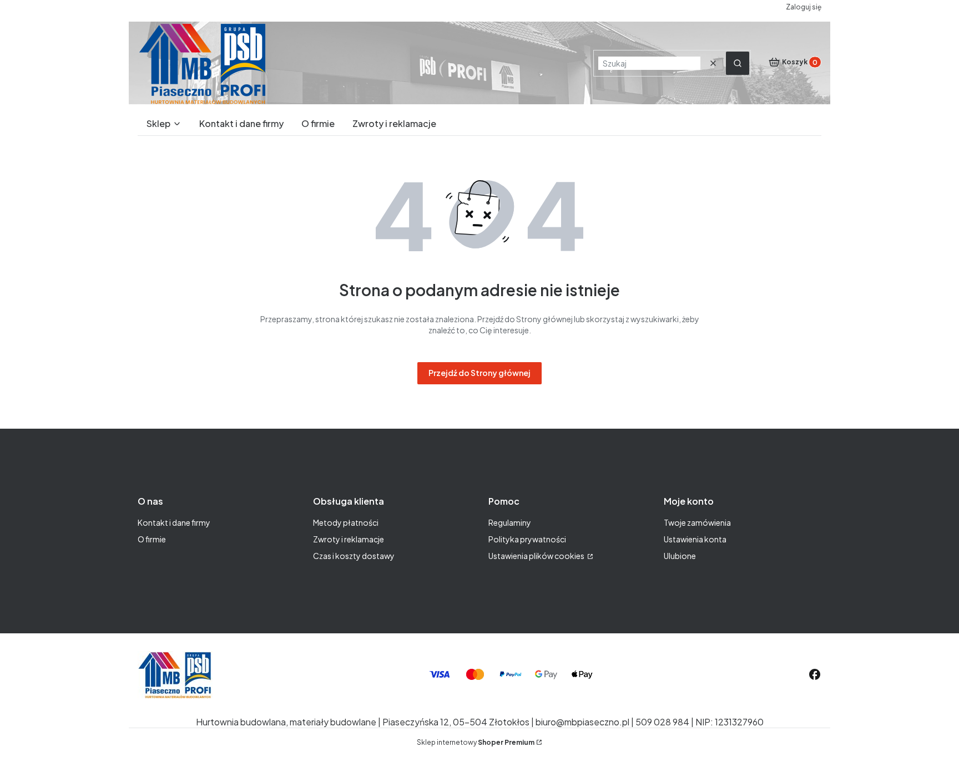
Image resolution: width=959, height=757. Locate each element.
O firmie (152, 539)
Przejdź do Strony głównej (479, 373)
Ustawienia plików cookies (537, 556)
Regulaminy (509, 522)
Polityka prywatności (527, 539)
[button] (737, 63)
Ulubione (680, 556)
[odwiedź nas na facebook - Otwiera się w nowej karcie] (814, 674)
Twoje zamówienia (697, 522)
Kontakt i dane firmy (174, 522)
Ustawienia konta (695, 539)
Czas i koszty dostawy (354, 556)
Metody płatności (345, 522)
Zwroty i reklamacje (348, 539)
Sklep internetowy (475, 742)
